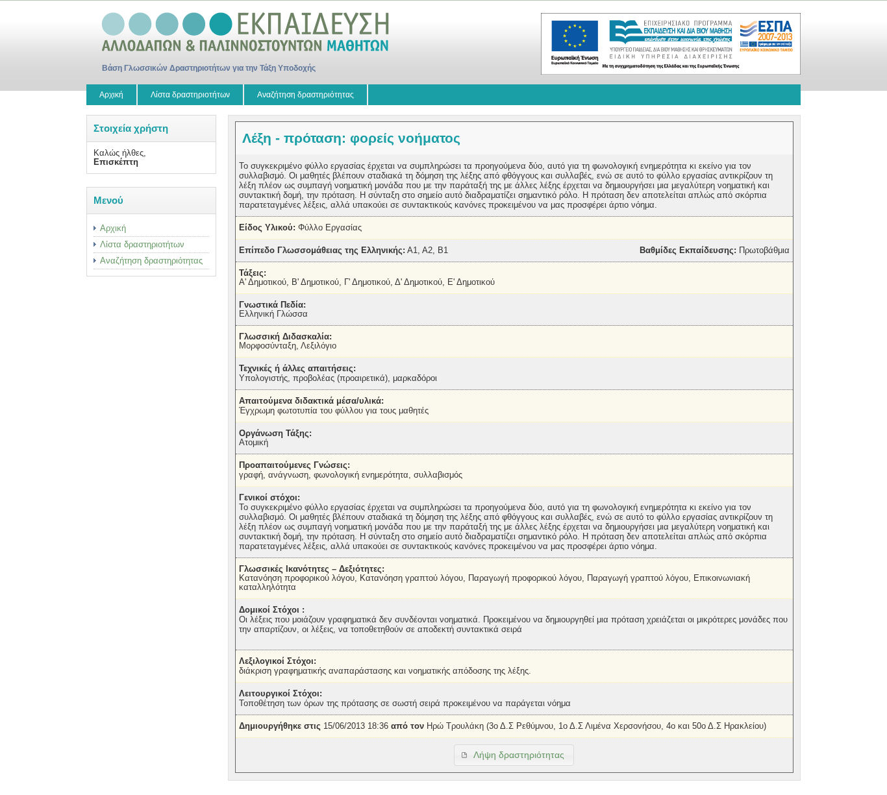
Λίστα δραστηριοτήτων (190, 94)
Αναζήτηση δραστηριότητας (305, 94)
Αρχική (111, 94)
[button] (514, 755)
